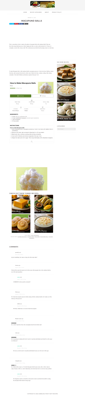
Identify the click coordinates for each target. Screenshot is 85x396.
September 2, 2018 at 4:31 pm (22, 305)
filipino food (30, 236)
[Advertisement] (31, 34)
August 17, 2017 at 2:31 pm (21, 279)
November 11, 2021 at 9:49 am (22, 376)
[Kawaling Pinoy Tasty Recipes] (42, 8)
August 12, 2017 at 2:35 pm (19, 267)
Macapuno (37, 236)
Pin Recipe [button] (43, 95)
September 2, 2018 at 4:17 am (20, 294)
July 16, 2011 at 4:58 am (19, 254)
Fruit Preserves (35, 235)
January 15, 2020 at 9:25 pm (19, 320)
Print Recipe (21, 95)
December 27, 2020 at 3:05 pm (22, 348)
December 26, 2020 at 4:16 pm (20, 335)
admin (18, 277)
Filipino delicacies (22, 236)
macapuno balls (44, 236)
